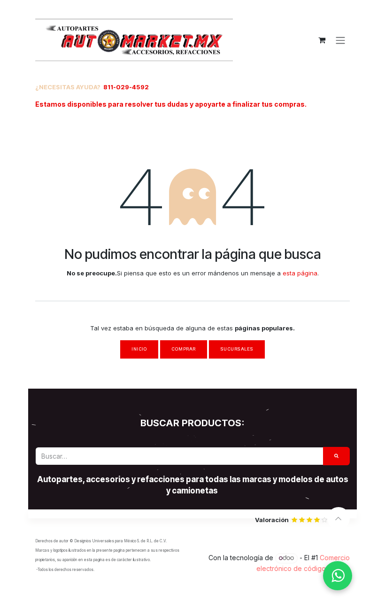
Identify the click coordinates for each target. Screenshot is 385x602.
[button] (338, 518)
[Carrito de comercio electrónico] (321, 40)
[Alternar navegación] (340, 40)
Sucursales (237, 349)
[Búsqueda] (336, 456)
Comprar (183, 349)
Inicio (139, 349)
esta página (300, 273)
